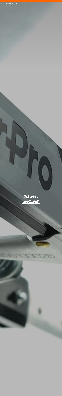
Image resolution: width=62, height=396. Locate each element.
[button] (58, 3)
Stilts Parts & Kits (8, 3)
